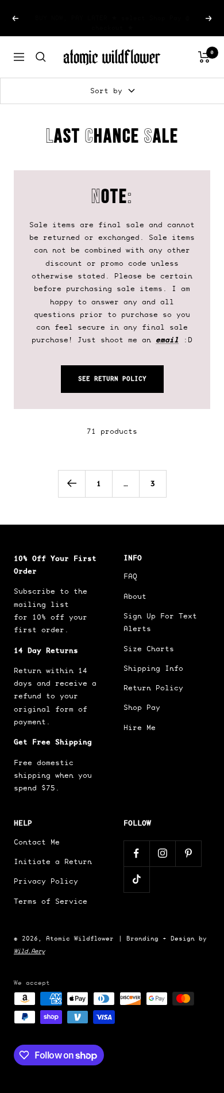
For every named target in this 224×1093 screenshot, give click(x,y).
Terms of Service (50, 901)
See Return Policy (112, 378)
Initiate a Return (53, 861)
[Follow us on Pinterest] (188, 853)
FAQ (130, 576)
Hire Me (139, 727)
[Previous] (71, 483)
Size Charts (148, 648)
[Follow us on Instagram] (162, 853)
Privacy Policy (46, 881)
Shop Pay (141, 707)
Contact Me (37, 842)
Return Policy (153, 688)
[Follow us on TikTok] (136, 879)
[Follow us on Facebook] (136, 853)
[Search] (41, 57)
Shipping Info (153, 668)
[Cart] (204, 57)
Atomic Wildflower (80, 938)
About (134, 596)
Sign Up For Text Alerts (160, 622)
